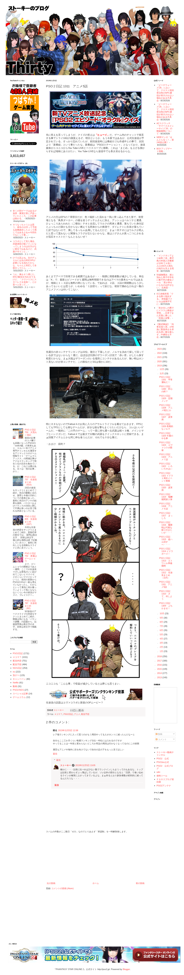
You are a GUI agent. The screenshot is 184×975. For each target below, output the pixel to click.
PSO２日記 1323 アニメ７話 (165, 457)
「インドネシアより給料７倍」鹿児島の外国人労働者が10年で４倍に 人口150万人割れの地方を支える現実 (165, 263)
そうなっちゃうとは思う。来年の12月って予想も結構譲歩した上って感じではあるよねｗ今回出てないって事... (25, 229)
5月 (162, 634)
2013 (159, 677)
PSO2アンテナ (164, 785)
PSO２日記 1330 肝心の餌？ (165, 389)
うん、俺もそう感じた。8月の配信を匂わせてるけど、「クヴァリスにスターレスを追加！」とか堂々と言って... (25, 279)
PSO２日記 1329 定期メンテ (165, 398)
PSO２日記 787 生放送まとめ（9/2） (31, 604)
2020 (159, 361)
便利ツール (162, 776)
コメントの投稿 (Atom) (62, 888)
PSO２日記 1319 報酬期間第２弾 (165, 497)
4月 (162, 638)
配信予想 (85, 714)
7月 (162, 626)
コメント (162, 739)
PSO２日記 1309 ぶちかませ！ (165, 606)
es (14, 671)
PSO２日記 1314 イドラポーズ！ (166, 551)
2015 (159, 669)
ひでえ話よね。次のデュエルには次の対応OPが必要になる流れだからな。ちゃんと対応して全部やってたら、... (25, 262)
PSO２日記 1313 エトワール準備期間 (165, 562)
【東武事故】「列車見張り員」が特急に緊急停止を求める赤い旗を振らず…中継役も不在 (165, 330)
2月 (162, 647)
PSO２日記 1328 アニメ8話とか (165, 407)
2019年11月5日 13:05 (85, 765)
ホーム (95, 883)
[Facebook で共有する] (79, 710)
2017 (159, 660)
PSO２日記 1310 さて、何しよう (165, 595)
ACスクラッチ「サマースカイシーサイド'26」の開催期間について (165, 128)
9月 (162, 618)
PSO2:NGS (18, 690)
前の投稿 (140, 883)
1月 (162, 651)
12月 (162, 369)
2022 (159, 353)
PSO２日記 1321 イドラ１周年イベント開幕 (166, 477)
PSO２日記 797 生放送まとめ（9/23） (31, 481)
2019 (159, 365)
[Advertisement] (95, 857)
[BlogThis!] (74, 710)
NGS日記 (17, 668)
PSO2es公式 (163, 762)
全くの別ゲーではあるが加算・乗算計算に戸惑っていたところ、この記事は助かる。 (25, 215)
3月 (162, 643)
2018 (159, 656)
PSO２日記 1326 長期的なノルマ (166, 426)
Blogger (126, 969)
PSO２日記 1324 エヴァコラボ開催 (165, 446)
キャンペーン (19, 679)
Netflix (16, 682)
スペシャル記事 (20, 693)
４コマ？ (58, 714)
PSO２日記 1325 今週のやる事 (166, 435)
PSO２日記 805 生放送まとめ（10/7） (31, 520)
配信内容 (17, 660)
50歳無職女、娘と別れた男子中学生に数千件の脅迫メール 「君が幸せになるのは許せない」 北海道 (165, 281)
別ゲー (16, 675)
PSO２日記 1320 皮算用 (165, 487)
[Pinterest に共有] (82, 710)
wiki (158, 772)
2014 (159, 673)
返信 (55, 753)
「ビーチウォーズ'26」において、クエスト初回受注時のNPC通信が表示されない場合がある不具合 (165, 93)
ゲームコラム (19, 697)
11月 (162, 373)
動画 (15, 686)
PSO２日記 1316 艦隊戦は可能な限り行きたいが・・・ (165, 527)
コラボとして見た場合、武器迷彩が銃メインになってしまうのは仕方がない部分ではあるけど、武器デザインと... (25, 246)
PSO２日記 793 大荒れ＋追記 (31, 432)
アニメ (77, 714)
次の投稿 (51, 883)
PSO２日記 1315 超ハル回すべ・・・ (165, 541)
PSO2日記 (68, 714)
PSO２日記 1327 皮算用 (165, 417)
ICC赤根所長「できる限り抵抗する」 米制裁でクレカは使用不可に (165, 299)
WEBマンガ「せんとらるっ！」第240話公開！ (165, 140)
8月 (162, 622)
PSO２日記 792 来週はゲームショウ (31, 557)
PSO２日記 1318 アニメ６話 (165, 506)
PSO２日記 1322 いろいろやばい (165, 466)
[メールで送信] (71, 710)
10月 (162, 613)
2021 (159, 357)
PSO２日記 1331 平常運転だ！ (165, 379)
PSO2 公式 (163, 758)
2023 (159, 349)
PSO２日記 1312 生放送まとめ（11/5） (165, 574)
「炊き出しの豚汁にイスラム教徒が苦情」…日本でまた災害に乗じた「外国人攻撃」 (165, 313)
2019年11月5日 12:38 (68, 730)
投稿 (159, 734)
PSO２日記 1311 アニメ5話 (165, 584)
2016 (159, 665)
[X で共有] (77, 710)
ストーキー (65, 765)
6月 (162, 630)
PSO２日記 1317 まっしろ (165, 515)
